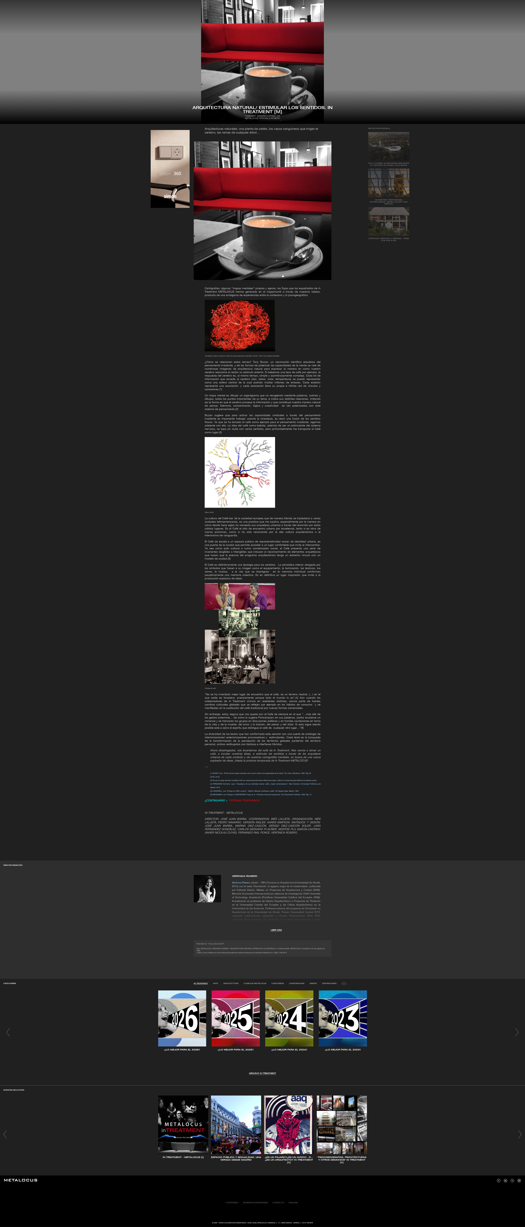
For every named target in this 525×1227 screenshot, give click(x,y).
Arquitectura (230, 983)
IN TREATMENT (201, 983)
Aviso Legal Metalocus (256, 1223)
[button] (8, 1032)
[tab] (200, 983)
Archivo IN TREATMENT (262, 1073)
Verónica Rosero (244, 876)
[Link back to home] (20, 1180)
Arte (215, 983)
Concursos (277, 983)
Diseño (313, 983)
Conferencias (296, 983)
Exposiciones (329, 983)
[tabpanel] (262, 1032)
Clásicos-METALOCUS (255, 983)
